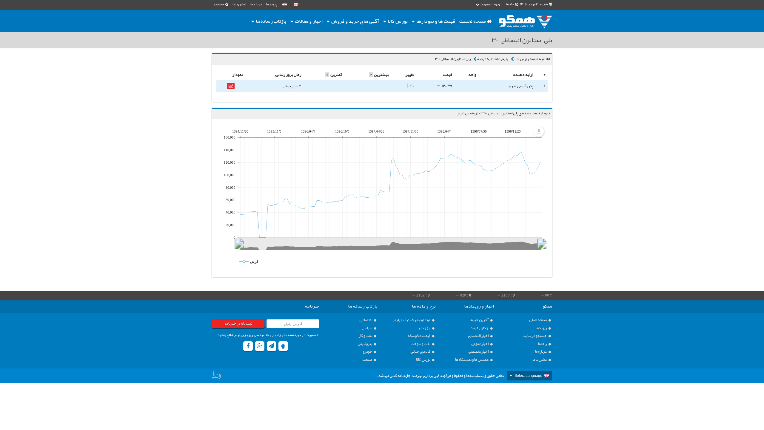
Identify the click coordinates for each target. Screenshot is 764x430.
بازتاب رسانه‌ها (270, 21)
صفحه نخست (473, 21)
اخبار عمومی (480, 344)
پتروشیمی (365, 344)
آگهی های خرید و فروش (354, 21)
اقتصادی (366, 320)
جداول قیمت (479, 328)
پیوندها (271, 4)
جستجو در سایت (535, 336)
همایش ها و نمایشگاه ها (472, 359)
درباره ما (256, 4)
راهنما (542, 344)
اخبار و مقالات (308, 21)
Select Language (528, 376)
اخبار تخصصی (478, 351)
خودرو (368, 351)
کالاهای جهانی (420, 351)
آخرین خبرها (479, 320)
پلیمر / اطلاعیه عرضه (492, 59)
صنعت (367, 359)
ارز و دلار (424, 328)
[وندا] (217, 376)
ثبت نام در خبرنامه (238, 323)
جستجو (219, 4)
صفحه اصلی (538, 320)
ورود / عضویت (489, 4)
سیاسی (367, 328)
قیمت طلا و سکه (419, 336)
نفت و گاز (366, 336)
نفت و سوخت (421, 344)
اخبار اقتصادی (478, 336)
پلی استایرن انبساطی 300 (453, 59)
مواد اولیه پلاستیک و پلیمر (412, 320)
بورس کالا (397, 21)
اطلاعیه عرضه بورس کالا (532, 59)
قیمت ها (435, 21)
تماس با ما (239, 4)
